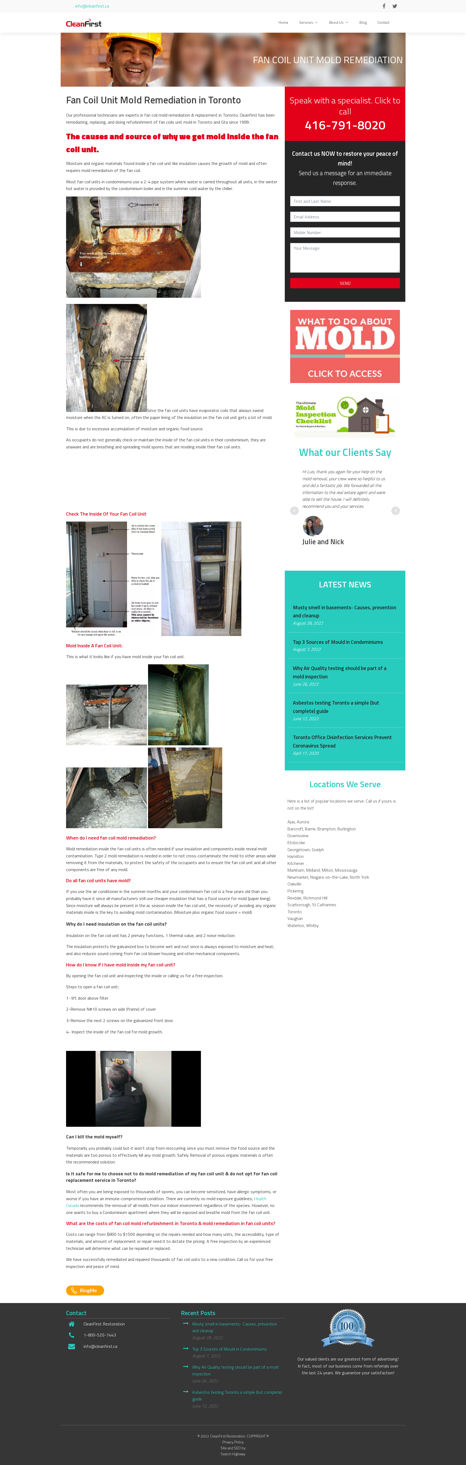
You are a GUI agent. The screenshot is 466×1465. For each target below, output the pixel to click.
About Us (336, 22)
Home (283, 22)
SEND (345, 283)
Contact (383, 22)
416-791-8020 (345, 125)
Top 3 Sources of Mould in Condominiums (229, 1348)
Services (306, 22)
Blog (363, 22)
